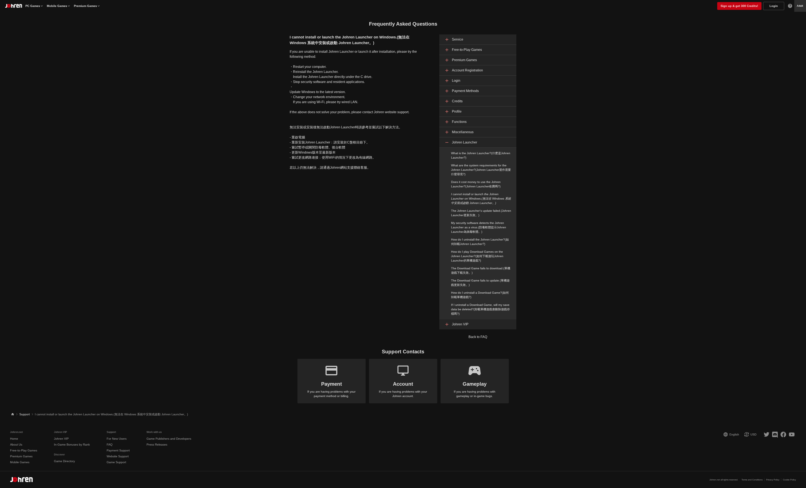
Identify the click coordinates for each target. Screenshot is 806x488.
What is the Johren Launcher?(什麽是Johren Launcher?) (480, 155)
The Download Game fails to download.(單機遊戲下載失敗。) (480, 270)
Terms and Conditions (752, 480)
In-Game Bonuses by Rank (72, 444)
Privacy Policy (772, 480)
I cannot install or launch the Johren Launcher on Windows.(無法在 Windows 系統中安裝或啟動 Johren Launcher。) (481, 198)
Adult (800, 5)
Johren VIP (61, 438)
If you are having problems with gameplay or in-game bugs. (474, 389)
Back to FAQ (477, 337)
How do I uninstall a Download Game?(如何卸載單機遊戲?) (480, 295)
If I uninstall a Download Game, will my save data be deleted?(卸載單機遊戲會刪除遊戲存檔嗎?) (480, 309)
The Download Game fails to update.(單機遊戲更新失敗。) (480, 283)
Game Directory (64, 461)
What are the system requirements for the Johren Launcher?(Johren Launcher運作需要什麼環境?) (481, 170)
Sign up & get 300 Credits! (739, 6)
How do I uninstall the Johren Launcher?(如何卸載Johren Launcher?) (480, 242)
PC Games (32, 6)
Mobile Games (57, 6)
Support (24, 414)
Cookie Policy (789, 480)
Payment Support (118, 450)
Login (773, 6)
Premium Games (85, 6)
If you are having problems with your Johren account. (403, 389)
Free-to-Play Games (23, 450)
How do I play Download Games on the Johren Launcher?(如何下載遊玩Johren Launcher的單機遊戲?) (477, 256)
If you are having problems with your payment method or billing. (331, 389)
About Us (16, 444)
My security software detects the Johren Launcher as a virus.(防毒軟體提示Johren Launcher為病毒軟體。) (478, 227)
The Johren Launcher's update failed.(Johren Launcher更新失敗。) (481, 213)
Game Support (116, 462)
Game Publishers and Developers (169, 438)
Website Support (118, 456)
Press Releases (157, 444)
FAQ (110, 444)
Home (14, 438)
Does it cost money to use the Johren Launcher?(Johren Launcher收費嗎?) (476, 184)
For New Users (117, 438)
